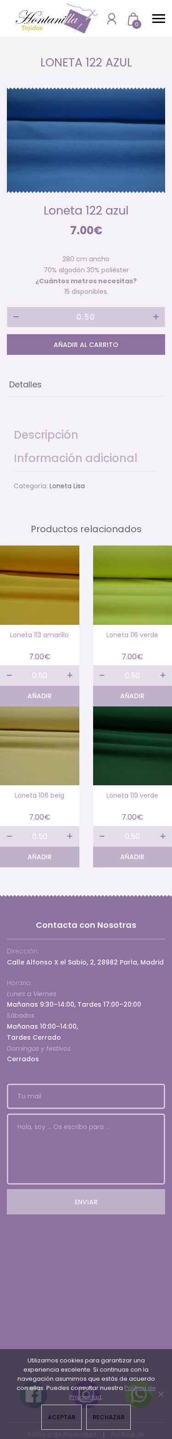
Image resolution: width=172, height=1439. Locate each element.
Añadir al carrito (86, 344)
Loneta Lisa (67, 486)
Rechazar (108, 1417)
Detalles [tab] (25, 384)
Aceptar (61, 1417)
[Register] (112, 18)
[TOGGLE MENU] (158, 18)
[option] (86, 140)
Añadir (40, 695)
